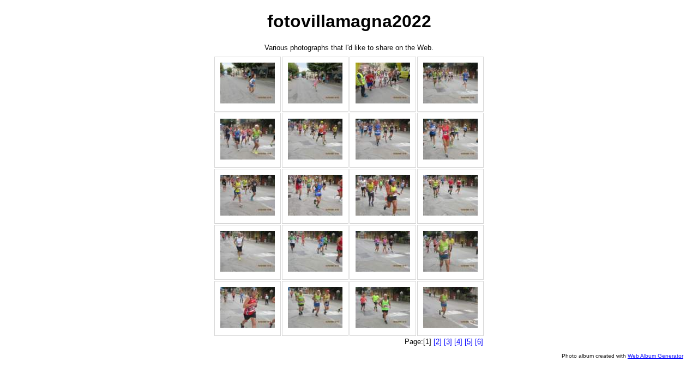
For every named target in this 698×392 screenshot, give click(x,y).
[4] (458, 342)
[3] (448, 342)
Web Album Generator (655, 356)
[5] (469, 342)
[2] (438, 342)
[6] (479, 342)
